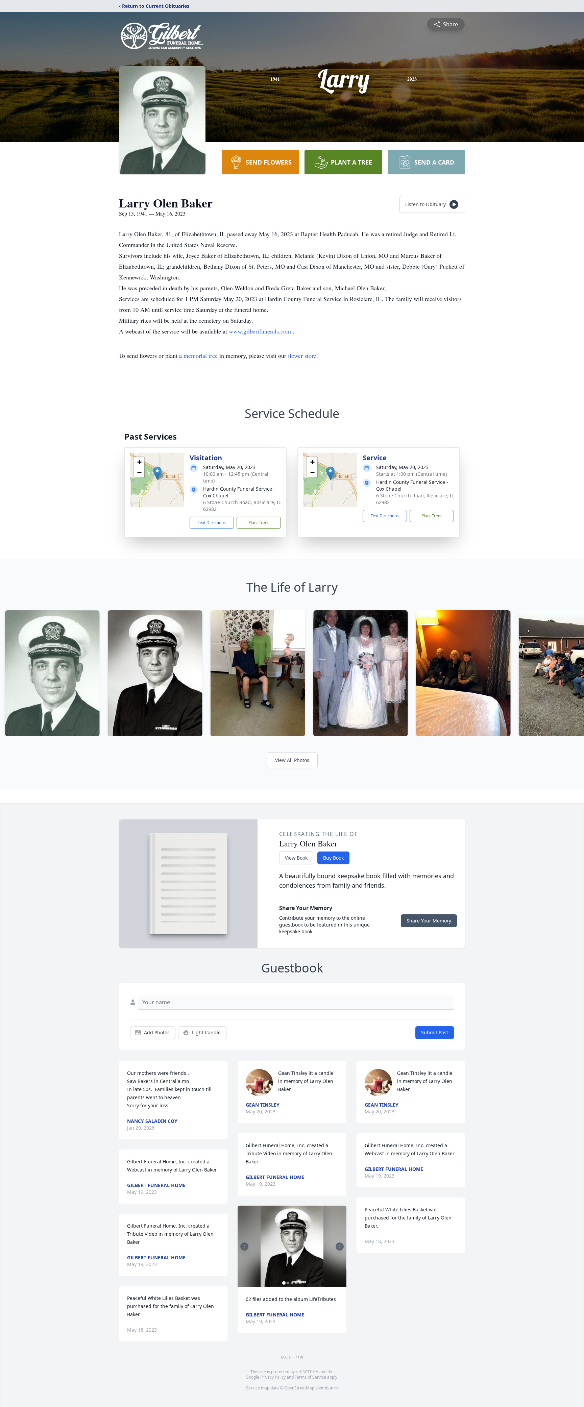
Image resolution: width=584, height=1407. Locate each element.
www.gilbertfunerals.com (261, 331)
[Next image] (340, 1246)
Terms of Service (310, 1377)
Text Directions (212, 522)
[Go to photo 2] (288, 1283)
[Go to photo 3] (292, 1283)
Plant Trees (258, 522)
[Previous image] (244, 1246)
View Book (296, 858)
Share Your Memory (429, 920)
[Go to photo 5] (300, 1283)
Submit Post (434, 1032)
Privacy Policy (273, 1377)
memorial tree (201, 355)
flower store (302, 355)
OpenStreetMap (299, 1388)
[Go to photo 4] (296, 1283)
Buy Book (333, 858)
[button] (157, 473)
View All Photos (292, 760)
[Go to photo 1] (284, 1283)
